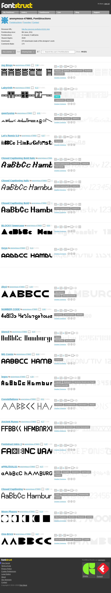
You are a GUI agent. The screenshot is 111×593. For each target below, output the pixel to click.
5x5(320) (66, 70)
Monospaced (60, 292)
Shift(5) (58, 472)
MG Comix (7, 354)
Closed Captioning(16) (62, 163)
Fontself (100, 576)
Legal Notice (6, 574)
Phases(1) (81, 517)
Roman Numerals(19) (82, 427)
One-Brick (7, 534)
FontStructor (44, 12)
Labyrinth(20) (60, 100)
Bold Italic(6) (59, 167)
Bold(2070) (75, 163)
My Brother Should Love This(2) (84, 382)
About (3, 577)
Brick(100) (78, 539)
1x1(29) (86, 539)
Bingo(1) (58, 70)
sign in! (107, 4)
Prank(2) (58, 475)
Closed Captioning (12, 489)
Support (97, 12)
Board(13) (88, 70)
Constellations (9, 399)
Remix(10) (59, 141)
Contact (35, 22)
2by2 (4, 286)
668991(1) (76, 118)
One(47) (69, 539)
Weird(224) (75, 472)
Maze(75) (70, 100)
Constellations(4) (70, 404)
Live (59, 12)
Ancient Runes (9, 421)
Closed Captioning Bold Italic (18, 158)
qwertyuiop (7, 113)
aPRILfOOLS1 (9, 466)
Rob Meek (23, 585)
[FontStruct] (19, 7)
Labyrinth (6, 87)
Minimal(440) (70, 340)
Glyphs (85, 576)
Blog (77, 12)
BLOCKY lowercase (12, 225)
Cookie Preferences (8, 571)
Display (58, 93)
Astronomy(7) (82, 404)
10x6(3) (58, 497)
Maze (57, 96)
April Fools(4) (86, 472)
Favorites (27, 22)
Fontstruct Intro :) (11, 444)
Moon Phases (9, 511)
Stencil (5, 331)
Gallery (24, 12)
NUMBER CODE (10, 309)
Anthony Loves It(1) (62, 385)
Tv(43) (57, 494)
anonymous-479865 (22, 65)
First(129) (58, 118)
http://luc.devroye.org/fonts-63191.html (36, 29)
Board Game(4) (77, 70)
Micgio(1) (67, 118)
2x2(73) (58, 295)
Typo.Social (5, 563)
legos (4, 376)
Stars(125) (59, 404)
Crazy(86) (66, 472)
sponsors (101, 560)
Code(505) (59, 314)
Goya (4, 248)
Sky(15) (92, 404)
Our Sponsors (6, 580)
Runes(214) (59, 427)
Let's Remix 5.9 (10, 135)
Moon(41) (72, 517)
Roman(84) (69, 427)
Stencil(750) (59, 340)
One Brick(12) (60, 539)
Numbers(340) (69, 314)
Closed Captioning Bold (15, 203)
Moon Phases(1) (61, 517)
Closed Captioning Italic (15, 180)
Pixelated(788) (83, 494)
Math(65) (79, 314)
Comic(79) (59, 359)
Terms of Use (6, 566)
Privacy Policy (6, 569)
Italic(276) (85, 163)
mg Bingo (7, 65)
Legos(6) (58, 382)
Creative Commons (60, 77)
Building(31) (67, 382)
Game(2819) (59, 74)
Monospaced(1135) (69, 295)
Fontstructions (15, 22)
